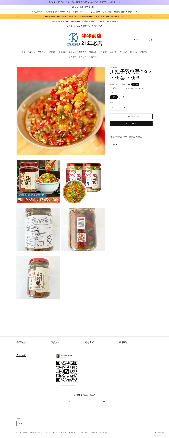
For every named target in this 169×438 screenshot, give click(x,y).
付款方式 (55, 342)
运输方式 (89, 342)
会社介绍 (21, 355)
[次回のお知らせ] (151, 2)
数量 (111, 103)
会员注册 (21, 342)
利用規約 (64, 432)
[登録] (104, 401)
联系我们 (123, 342)
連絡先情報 (84, 432)
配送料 (115, 88)
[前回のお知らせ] (17, 2)
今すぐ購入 (131, 123)
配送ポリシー (73, 432)
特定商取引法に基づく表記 (98, 432)
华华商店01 (25, 432)
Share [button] (115, 144)
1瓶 (113, 97)
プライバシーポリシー (51, 432)
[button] (19, 39)
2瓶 (122, 97)
